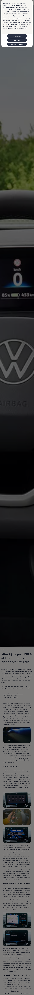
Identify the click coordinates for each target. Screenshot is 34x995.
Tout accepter (17, 36)
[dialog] (17, 497)
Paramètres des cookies (17, 44)
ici (25, 28)
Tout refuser (17, 40)
